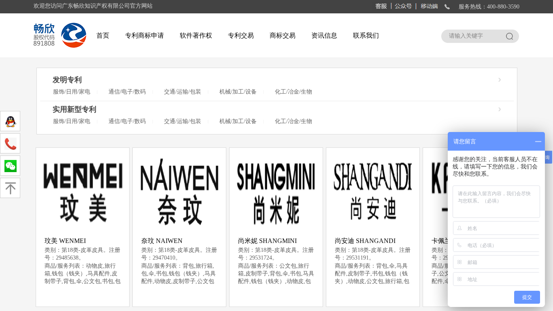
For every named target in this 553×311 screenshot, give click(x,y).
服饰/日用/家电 (71, 92)
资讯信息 (324, 35)
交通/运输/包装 (182, 92)
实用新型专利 (74, 109)
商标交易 (283, 35)
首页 (102, 35)
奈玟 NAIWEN (162, 240)
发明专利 (67, 80)
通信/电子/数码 (127, 92)
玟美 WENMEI (65, 240)
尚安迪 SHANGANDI (365, 240)
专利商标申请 (144, 35)
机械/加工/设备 (238, 92)
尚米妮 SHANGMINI (267, 240)
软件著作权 (196, 35)
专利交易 (241, 35)
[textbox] (472, 36)
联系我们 (366, 35)
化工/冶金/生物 (293, 92)
